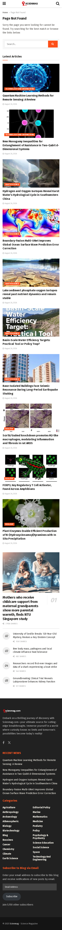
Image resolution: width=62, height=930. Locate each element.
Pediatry (38, 826)
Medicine (38, 821)
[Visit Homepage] (31, 3)
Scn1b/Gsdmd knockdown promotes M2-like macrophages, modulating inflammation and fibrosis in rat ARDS (30, 439)
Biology (9, 429)
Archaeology (10, 816)
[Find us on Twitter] (9, 743)
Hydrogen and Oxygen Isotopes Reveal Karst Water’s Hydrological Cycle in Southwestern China (31, 194)
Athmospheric (11, 821)
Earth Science (12, 184)
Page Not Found (18, 12)
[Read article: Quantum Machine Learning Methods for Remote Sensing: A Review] (31, 78)
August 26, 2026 (10, 104)
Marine (36, 812)
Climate (7, 853)
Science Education (43, 842)
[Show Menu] (4, 3)
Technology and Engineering (19, 89)
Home (5, 12)
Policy (36, 830)
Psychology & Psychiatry (40, 837)
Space (36, 852)
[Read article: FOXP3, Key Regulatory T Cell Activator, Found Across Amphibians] (31, 467)
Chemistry (8, 849)
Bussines (8, 839)
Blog (5, 835)
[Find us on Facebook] (3, 743)
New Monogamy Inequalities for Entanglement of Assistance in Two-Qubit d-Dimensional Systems (31, 145)
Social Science (41, 847)
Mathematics (40, 816)
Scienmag (14, 923)
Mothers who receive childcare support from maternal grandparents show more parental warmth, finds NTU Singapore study (20, 608)
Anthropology (10, 812)
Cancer (6, 844)
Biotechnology (11, 830)
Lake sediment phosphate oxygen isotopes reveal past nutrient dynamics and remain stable (30, 294)
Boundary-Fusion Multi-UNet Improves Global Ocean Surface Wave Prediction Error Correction (31, 244)
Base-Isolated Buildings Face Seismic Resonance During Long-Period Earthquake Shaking (30, 389)
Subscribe (11, 896)
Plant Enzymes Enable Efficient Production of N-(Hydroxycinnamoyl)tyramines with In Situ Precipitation (30, 534)
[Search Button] (57, 3)
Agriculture (9, 807)
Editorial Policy (41, 807)
